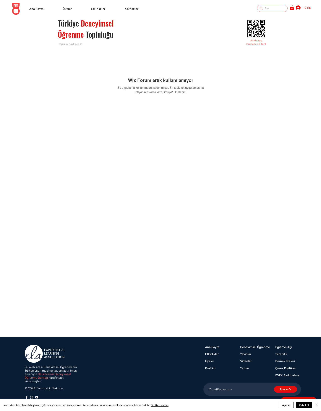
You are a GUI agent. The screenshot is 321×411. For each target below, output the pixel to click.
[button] (98, 8)
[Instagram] (32, 397)
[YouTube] (37, 397)
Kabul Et (304, 405)
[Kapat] (316, 405)
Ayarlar (286, 405)
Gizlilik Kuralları (159, 405)
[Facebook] (27, 397)
